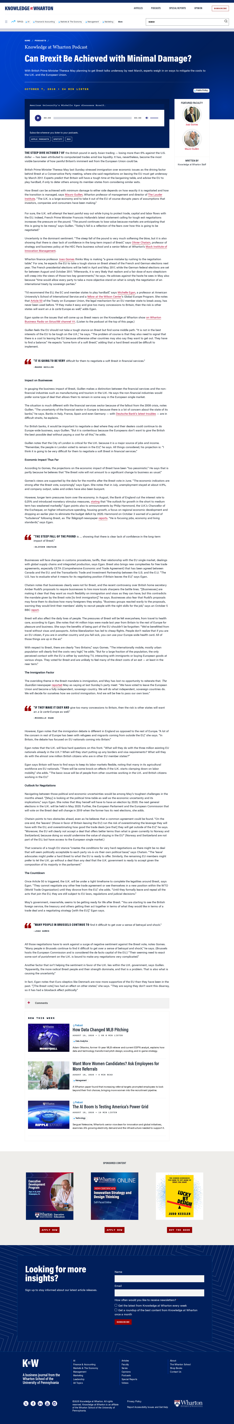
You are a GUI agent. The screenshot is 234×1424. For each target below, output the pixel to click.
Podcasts (156, 8)
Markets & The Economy (71, 22)
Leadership (78, 1379)
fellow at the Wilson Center (104, 296)
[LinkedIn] (40, 1403)
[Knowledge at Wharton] (29, 8)
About (173, 1361)
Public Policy (202, 90)
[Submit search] (226, 21)
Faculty (125, 1365)
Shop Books (176, 1368)
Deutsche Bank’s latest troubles (136, 414)
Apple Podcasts (40, 139)
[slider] (154, 118)
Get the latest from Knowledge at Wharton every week (152, 1305)
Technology (80, 1118)
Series (125, 1368)
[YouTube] (47, 1403)
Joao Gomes (66, 259)
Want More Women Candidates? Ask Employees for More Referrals (116, 1067)
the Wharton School (85, 1408)
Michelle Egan (126, 292)
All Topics (78, 1383)
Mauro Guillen (74, 194)
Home (27, 40)
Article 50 (37, 301)
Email (118, 1286)
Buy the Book (179, 1230)
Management (93, 22)
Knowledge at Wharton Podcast (56, 47)
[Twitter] (25, 1403)
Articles (138, 8)
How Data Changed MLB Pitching (100, 1030)
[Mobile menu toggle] (6, 22)
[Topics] (13, 22)
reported (57, 685)
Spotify (57, 139)
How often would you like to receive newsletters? (146, 1300)
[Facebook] (33, 1403)
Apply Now (49, 1230)
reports (103, 518)
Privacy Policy (134, 1402)
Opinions (126, 1372)
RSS (69, 139)
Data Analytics (81, 1041)
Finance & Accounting (45, 22)
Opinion (198, 8)
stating (95, 501)
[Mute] (147, 118)
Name (118, 1272)
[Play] (38, 118)
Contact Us (175, 1372)
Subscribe (220, 8)
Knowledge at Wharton (91, 1402)
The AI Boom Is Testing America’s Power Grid (110, 1107)
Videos (125, 1383)
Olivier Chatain (141, 242)
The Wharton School (180, 1365)
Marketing (109, 22)
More (120, 22)
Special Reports (177, 8)
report (35, 610)
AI (28, 22)
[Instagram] (54, 1403)
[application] (97, 118)
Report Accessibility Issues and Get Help (147, 1407)
